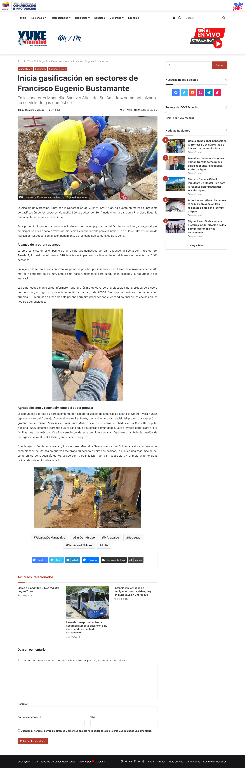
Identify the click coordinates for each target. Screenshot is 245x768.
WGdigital (100, 761)
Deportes (99, 17)
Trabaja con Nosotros (215, 761)
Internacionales (59, 17)
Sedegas (134, 537)
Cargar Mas (196, 245)
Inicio (23, 17)
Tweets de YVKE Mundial (180, 117)
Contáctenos (193, 761)
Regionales (81, 17)
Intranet (160, 761)
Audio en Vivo (175, 761)
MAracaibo (111, 537)
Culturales (115, 17)
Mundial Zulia (25, 69)
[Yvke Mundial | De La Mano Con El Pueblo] (51, 39)
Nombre (23, 703)
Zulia (30, 61)
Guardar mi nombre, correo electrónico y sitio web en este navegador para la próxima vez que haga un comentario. (86, 730)
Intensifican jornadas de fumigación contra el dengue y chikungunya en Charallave (133, 591)
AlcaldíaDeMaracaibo (50, 537)
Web (92, 717)
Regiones (53, 69)
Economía (133, 17)
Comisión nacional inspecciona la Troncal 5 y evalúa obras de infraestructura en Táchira (207, 144)
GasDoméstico (84, 537)
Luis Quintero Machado (32, 110)
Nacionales (37, 17)
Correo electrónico (29, 717)
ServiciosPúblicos (80, 545)
